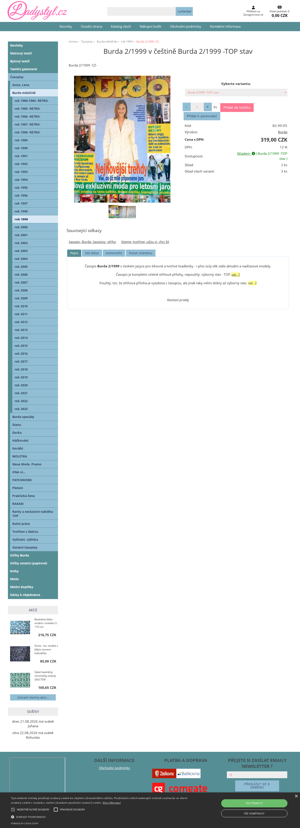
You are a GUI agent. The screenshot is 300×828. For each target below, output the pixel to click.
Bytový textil (19, 61)
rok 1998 (21, 211)
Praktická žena (23, 496)
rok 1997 (21, 203)
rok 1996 (21, 195)
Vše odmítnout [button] (254, 813)
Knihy (14, 571)
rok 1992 (21, 164)
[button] (101, 817)
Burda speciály (23, 417)
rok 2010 (21, 306)
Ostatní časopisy (24, 547)
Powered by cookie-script (24, 823)
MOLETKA (19, 456)
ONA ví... (18, 472)
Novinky (66, 26)
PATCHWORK (22, 480)
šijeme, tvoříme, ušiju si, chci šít (145, 241)
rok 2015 (21, 346)
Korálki (17, 448)
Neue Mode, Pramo (27, 464)
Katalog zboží (121, 26)
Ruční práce (21, 524)
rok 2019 (21, 377)
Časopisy (16, 77)
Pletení (17, 488)
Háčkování (20, 440)
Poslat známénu (140, 253)
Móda (14, 579)
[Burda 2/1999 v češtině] (122, 139)
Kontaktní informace (225, 26)
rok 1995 (21, 187)
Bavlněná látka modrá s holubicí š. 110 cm (45, 623)
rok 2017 (21, 361)
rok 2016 (21, 353)
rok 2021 (21, 393)
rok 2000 (21, 227)
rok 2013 (21, 330)
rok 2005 (21, 267)
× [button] (296, 796)
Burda (282, 132)
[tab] (74, 253)
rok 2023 (21, 409)
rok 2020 (21, 385)
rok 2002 (21, 243)
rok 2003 (21, 251)
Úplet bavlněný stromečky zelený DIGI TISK (45, 675)
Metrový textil (21, 53)
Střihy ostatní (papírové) (28, 563)
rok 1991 (21, 156)
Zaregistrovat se (253, 14)
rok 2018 (21, 369)
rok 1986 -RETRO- (27, 116)
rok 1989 (21, 140)
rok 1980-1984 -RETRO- (31, 101)
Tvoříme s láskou (25, 531)
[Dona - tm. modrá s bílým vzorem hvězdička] (20, 654)
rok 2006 (21, 274)
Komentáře (114, 253)
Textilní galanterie (23, 69)
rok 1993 (21, 172)
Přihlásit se (253, 11)
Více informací (112, 803)
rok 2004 (21, 259)
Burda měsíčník (24, 93)
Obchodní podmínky (185, 26)
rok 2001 (21, 235)
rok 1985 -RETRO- (27, 108)
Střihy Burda (19, 555)
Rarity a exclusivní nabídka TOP (32, 513)
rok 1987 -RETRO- (27, 124)
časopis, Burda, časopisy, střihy (92, 241)
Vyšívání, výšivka (25, 539)
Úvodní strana (91, 26)
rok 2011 (21, 314)
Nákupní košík (150, 26)
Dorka (17, 432)
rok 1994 (21, 180)
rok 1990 (21, 148)
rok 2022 (21, 401)
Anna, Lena (20, 85)
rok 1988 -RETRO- (27, 132)
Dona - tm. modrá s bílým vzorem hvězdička (46, 649)
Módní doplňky (21, 587)
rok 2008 (21, 290)
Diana (16, 425)
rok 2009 (21, 298)
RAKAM (17, 504)
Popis (74, 253)
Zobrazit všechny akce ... (33, 697)
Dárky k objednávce (25, 595)
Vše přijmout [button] (254, 803)
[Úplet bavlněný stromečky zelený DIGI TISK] (20, 680)
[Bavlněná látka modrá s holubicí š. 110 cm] (20, 628)
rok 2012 (21, 322)
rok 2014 (21, 338)
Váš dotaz (92, 253)
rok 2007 (21, 282)
